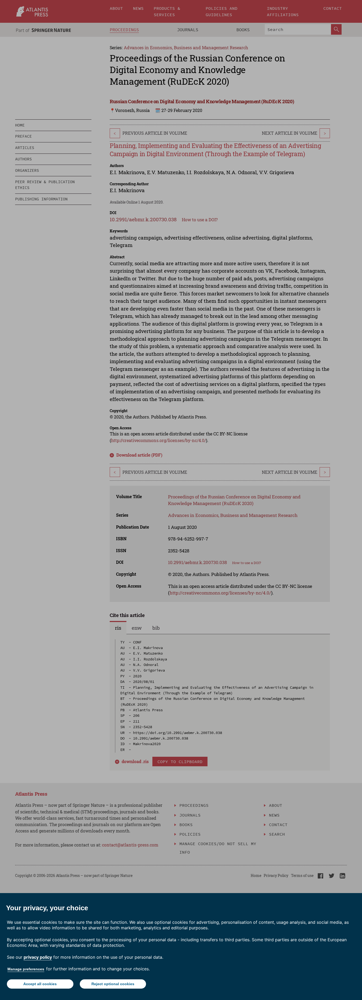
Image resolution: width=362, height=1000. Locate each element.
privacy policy (38, 957)
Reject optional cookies (112, 984)
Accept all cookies (40, 984)
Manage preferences (25, 969)
